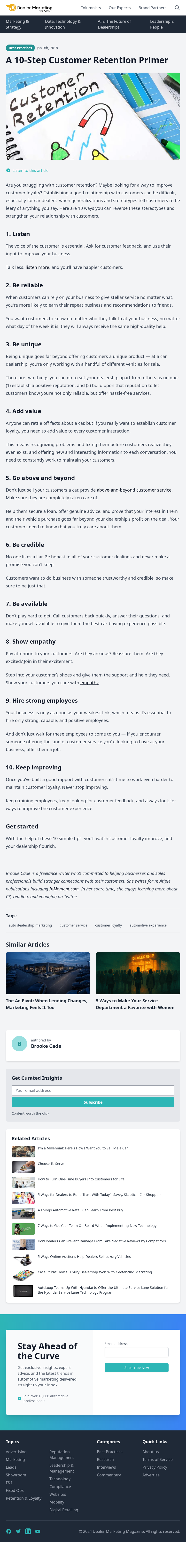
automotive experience (148, 925)
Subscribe (93, 1102)
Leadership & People (162, 24)
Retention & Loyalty (23, 1498)
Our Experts (120, 7)
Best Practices (110, 1451)
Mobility (56, 1502)
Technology (59, 1478)
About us (150, 1451)
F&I (9, 1482)
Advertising (16, 1451)
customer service (73, 925)
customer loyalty (108, 925)
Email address (116, 1343)
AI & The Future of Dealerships (114, 24)
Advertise (151, 1475)
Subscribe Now (136, 1367)
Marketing (15, 1459)
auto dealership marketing (30, 925)
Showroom (16, 1475)
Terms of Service (157, 1459)
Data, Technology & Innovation (63, 24)
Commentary (109, 1475)
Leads (11, 1467)
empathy (89, 682)
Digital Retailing (63, 1509)
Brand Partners (153, 7)
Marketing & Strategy (17, 24)
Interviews (106, 1467)
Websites (57, 1494)
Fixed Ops (15, 1490)
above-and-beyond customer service (134, 490)
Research (105, 1459)
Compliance (60, 1486)
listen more (37, 267)
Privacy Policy (154, 1467)
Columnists (90, 7)
